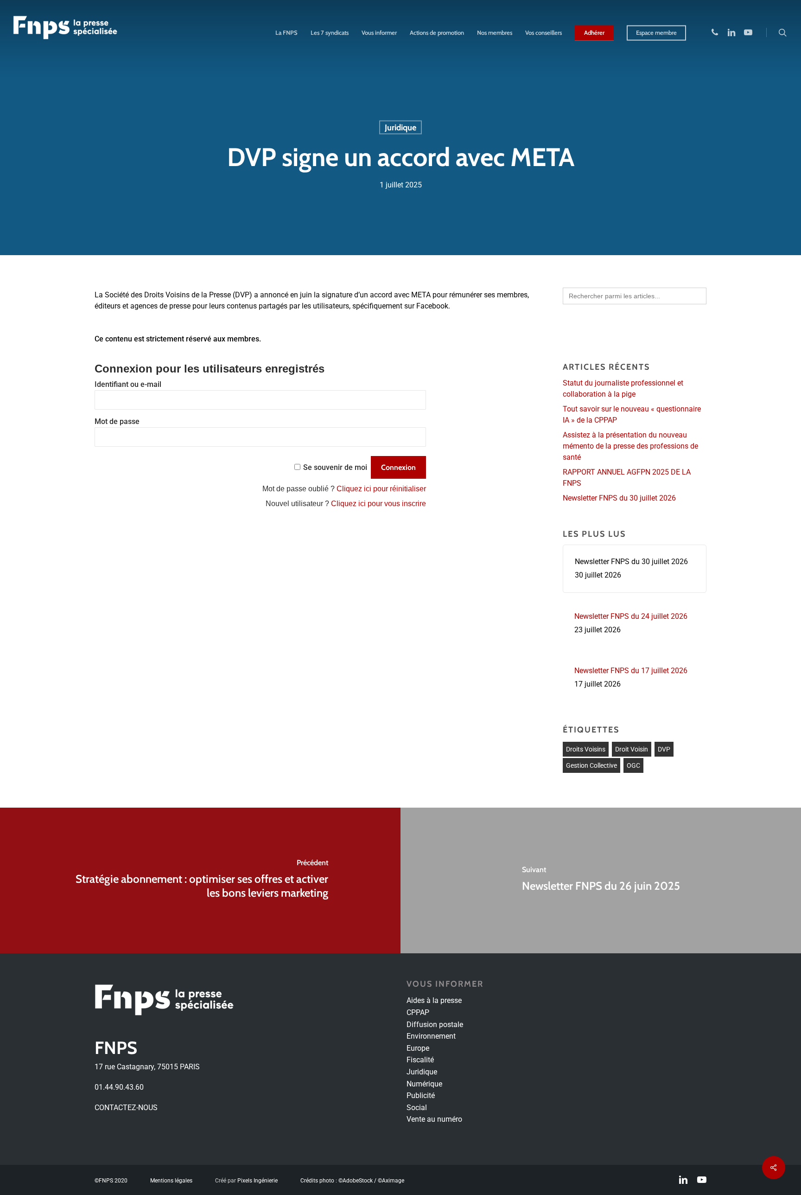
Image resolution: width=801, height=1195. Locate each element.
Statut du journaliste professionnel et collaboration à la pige (623, 388)
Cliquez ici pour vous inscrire (378, 504)
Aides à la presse (434, 1000)
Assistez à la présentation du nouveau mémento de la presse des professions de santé (630, 446)
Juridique (400, 127)
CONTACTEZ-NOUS (126, 1107)
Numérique (424, 1083)
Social (417, 1107)
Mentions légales (171, 1180)
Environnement (431, 1036)
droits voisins (585, 749)
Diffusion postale (435, 1024)
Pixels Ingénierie (257, 1180)
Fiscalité (420, 1059)
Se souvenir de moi (335, 467)
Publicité (421, 1095)
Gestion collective (591, 765)
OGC (633, 765)
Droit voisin (631, 749)
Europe (418, 1048)
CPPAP (418, 1012)
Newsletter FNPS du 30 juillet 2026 (619, 498)
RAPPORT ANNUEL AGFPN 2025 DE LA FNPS (627, 478)
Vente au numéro (434, 1119)
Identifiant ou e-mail (128, 384)
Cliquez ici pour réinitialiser (381, 489)
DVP (664, 749)
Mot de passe (117, 421)
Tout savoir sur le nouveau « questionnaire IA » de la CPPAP (632, 414)
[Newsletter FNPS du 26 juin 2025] (600, 880)
